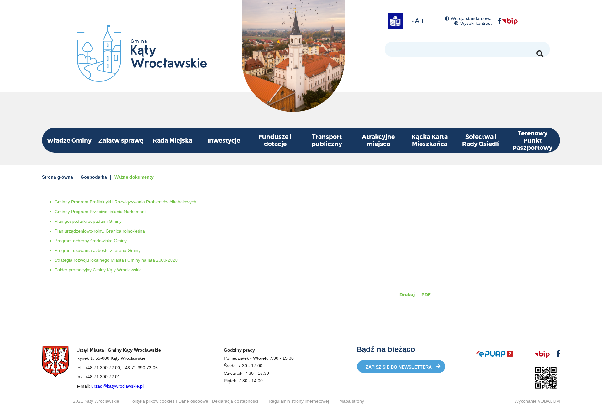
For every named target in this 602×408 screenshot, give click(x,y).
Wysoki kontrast (476, 23)
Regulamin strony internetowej (299, 401)
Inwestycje (223, 140)
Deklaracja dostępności (235, 401)
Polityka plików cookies (152, 401)
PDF (425, 294)
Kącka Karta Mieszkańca (429, 140)
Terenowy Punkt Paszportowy (532, 140)
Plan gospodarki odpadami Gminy (88, 221)
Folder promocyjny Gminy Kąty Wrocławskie (98, 269)
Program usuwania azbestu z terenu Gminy (97, 250)
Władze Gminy (69, 140)
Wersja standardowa (471, 18)
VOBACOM (549, 401)
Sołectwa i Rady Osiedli (481, 140)
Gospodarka (94, 177)
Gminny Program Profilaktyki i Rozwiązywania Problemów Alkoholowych (125, 201)
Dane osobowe (193, 401)
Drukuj (407, 294)
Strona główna (57, 177)
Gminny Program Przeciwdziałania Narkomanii (100, 211)
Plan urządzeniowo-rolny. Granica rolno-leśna (100, 230)
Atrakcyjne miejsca (378, 140)
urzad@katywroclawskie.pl (117, 386)
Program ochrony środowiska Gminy (91, 240)
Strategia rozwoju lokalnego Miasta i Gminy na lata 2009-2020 (116, 260)
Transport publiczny (327, 140)
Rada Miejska (172, 140)
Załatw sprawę (120, 140)
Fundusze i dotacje (275, 140)
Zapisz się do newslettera (399, 366)
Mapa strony (351, 401)
